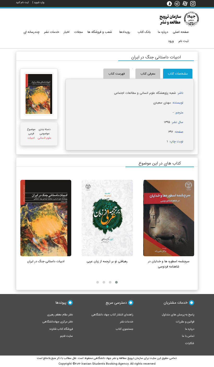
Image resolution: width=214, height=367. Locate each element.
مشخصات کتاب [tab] (178, 73)
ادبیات (31, 138)
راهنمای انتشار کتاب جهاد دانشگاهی (112, 315)
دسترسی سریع (116, 302)
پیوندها (61, 302)
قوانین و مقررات (185, 322)
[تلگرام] (178, 3)
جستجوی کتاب (124, 329)
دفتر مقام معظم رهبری (60, 315)
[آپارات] (186, 3)
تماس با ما (188, 336)
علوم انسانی (44, 138)
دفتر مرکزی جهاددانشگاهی (58, 322)
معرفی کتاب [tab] (147, 73)
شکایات (189, 343)
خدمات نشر (126, 322)
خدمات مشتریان (176, 302)
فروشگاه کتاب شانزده (61, 329)
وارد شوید (39, 2)
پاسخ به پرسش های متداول (178, 315)
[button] (116, 282)
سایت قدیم (66, 336)
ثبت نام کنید (22, 2)
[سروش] (171, 3)
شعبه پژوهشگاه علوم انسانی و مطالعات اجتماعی (145, 92)
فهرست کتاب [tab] (116, 73)
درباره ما (189, 329)
